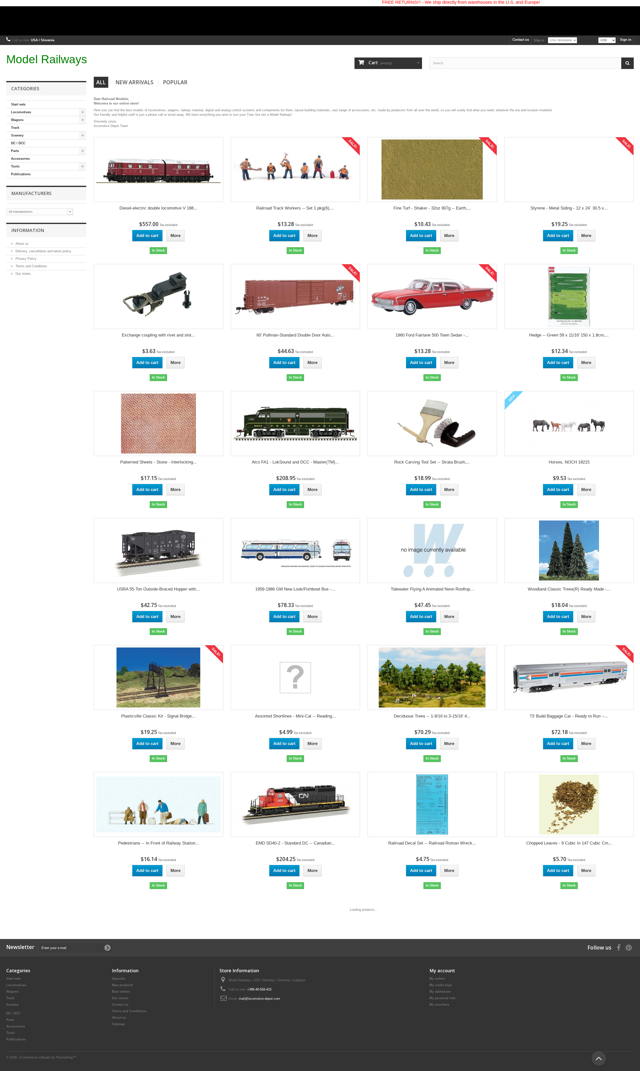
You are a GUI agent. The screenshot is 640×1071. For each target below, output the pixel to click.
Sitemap (118, 1024)
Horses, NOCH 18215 (569, 462)
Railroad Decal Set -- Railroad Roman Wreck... (432, 843)
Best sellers (121, 992)
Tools (15, 166)
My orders (437, 978)
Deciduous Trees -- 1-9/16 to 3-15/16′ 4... (432, 716)
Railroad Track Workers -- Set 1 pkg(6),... (295, 208)
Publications (20, 174)
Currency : (588, 40)
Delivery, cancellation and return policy (42, 251)
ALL (101, 82)
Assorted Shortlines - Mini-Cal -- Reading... (295, 716)
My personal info (443, 998)
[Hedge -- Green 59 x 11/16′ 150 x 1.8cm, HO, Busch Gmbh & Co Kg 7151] (569, 296)
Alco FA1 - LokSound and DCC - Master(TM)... (295, 462)
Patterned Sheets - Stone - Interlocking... (158, 462)
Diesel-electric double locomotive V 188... (158, 208)
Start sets (18, 104)
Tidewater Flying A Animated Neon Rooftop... (432, 589)
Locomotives (21, 112)
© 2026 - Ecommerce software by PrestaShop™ (41, 1057)
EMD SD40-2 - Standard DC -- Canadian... (295, 843)
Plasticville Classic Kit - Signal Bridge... (158, 716)
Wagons (17, 120)
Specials (118, 978)
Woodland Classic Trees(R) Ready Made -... (569, 589)
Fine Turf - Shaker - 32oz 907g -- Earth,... (432, 208)
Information (27, 230)
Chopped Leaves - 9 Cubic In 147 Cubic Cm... (569, 843)
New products (122, 985)
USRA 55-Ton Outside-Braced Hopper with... (158, 589)
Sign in (625, 40)
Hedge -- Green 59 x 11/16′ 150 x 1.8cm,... (569, 335)
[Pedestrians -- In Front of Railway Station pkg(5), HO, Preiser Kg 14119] (158, 804)
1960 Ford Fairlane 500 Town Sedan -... (432, 335)
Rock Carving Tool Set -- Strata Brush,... (432, 462)
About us (21, 244)
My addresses (440, 992)
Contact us (520, 40)
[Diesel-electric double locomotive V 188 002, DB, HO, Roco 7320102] (158, 169)
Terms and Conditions (30, 266)
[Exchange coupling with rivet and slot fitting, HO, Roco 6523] (158, 296)
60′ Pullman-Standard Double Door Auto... (295, 335)
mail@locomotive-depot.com (259, 998)
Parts (15, 151)
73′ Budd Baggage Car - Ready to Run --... (569, 716)
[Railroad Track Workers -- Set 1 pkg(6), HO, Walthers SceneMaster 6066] (295, 169)
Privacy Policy (25, 258)
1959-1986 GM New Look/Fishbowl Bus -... (295, 589)
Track (15, 128)
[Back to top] (599, 1058)
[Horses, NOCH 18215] (569, 424)
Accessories (20, 158)
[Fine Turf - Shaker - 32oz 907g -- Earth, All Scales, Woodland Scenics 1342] (432, 170)
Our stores (22, 274)
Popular (175, 82)
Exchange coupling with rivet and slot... (158, 335)
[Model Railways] (320, 18)
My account (442, 971)
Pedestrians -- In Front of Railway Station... (158, 843)
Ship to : (540, 40)
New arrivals (134, 82)
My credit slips (441, 985)
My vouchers (439, 1004)
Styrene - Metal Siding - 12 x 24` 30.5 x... (569, 208)
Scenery (17, 135)
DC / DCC (18, 143)
